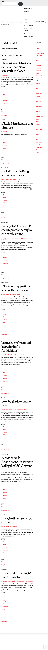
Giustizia (3, 75)
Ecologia (37, 81)
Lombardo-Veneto (39, 116)
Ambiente (38, 48)
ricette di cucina (39, 129)
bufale (12, 238)
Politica (25, 25)
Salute (37, 132)
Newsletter (26, 11)
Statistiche (38, 137)
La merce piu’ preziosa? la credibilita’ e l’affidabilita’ (16, 347)
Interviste (38, 111)
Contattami (26, 34)
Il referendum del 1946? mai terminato (16, 575)
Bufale (37, 63)
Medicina (38, 122)
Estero (37, 88)
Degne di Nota (27, 8)
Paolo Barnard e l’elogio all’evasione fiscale (16, 173)
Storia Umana (39, 142)
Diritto (25, 14)
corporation (16, 238)
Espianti (37, 86)
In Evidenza (38, 99)
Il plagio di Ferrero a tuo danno (16, 520)
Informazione (38, 104)
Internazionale (39, 106)
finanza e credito (9, 179)
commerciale (38, 65)
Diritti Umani (8, 355)
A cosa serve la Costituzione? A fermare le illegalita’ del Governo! (17, 462)
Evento (37, 91)
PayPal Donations (28, 31)
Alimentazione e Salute (40, 46)
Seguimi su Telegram (28, 36)
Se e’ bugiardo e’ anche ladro (16, 403)
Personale (11, 294)
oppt (20, 238)
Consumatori (38, 70)
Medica (37, 119)
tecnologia (38, 145)
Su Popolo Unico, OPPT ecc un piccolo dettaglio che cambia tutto (17, 230)
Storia (24, 355)
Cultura (25, 22)
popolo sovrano (24, 238)
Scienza (25, 20)
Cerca (3, 1)
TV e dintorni (39, 147)
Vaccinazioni (38, 150)
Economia (26, 17)
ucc (5, 239)
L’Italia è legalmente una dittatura (17, 125)
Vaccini (31, 25)
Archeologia (38, 51)
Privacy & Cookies (28, 28)
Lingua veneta (39, 114)
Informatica (38, 101)
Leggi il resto (4, 115)
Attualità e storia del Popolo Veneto (8, 409)
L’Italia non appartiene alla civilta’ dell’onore (15, 288)
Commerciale (38, 68)
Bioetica (37, 60)
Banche (37, 58)
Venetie (18, 294)
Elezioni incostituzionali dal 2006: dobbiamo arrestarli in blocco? (16, 67)
